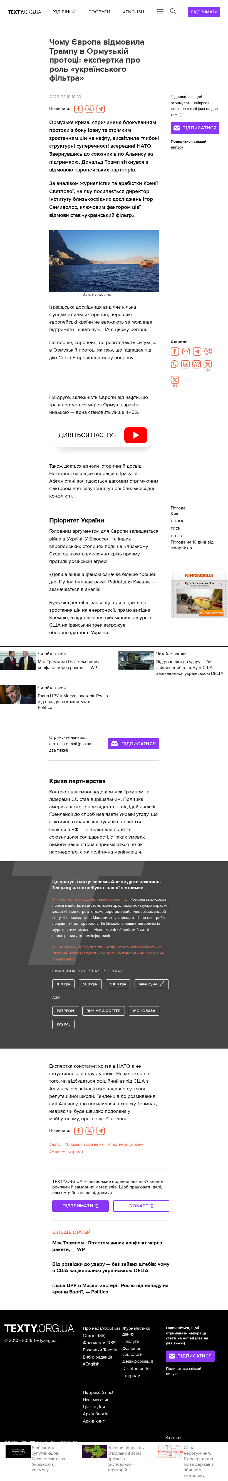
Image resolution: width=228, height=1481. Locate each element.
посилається (109, 191)
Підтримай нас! (98, 1392)
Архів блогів (95, 1414)
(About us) (110, 1328)
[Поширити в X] (89, 109)
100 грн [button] (63, 984)
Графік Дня (94, 1407)
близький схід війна (85, 1144)
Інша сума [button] (148, 984)
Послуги (130, 1341)
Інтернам (131, 1375)
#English (91, 1364)
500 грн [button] (90, 984)
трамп (77, 1152)
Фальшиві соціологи (132, 1351)
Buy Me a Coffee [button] (103, 1010)
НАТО (56, 1144)
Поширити (59, 108)
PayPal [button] (63, 1024)
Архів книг (94, 1421)
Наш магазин (96, 1400)
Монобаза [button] (144, 1010)
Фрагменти (94, 1343)
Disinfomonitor (136, 1368)
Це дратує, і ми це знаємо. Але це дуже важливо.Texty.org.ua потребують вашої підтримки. (106, 885)
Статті (88, 1335)
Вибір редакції (97, 1357)
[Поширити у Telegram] (100, 109)
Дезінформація (137, 1361)
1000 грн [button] (118, 984)
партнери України (126, 1144)
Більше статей (71, 1232)
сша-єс (58, 1152)
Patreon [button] (65, 1010)
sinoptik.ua (181, 548)
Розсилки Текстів (100, 1350)
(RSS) (100, 1335)
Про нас (91, 1328)
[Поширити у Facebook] (78, 109)
